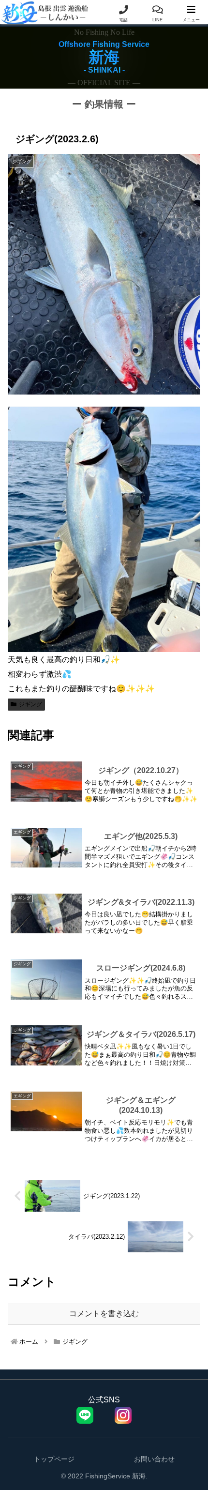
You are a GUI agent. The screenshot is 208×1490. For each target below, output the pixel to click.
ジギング (30, 704)
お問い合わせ (154, 1459)
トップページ (54, 1459)
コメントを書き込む (104, 1313)
